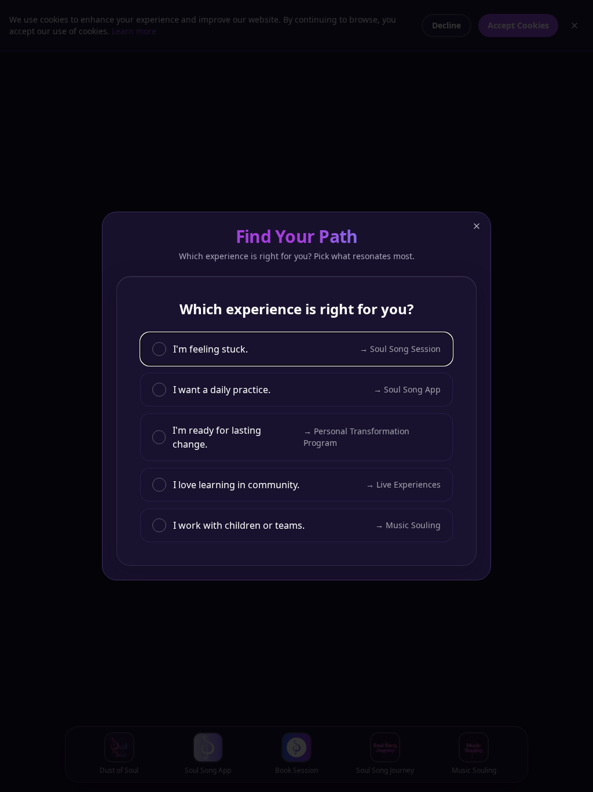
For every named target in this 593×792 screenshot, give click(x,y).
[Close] (476, 226)
